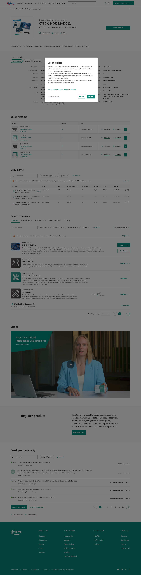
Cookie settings (53, 97)
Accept (91, 96)
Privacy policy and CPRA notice (58, 89)
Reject (81, 96)
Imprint (73, 89)
